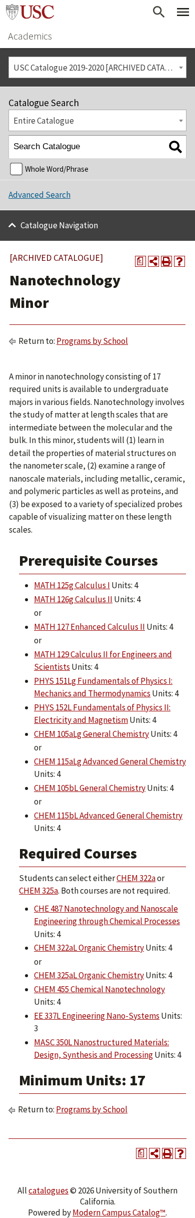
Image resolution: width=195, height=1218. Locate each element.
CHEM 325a (38, 890)
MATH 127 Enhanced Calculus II (89, 626)
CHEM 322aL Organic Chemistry (89, 947)
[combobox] (97, 67)
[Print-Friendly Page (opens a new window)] (166, 261)
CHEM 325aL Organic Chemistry (89, 975)
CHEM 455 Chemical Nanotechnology (99, 989)
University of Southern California (30, 12)
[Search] (175, 147)
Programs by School (92, 340)
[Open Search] (159, 12)
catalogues (48, 1190)
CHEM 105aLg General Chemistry (91, 733)
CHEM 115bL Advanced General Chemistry (108, 815)
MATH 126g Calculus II (73, 599)
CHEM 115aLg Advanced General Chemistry (110, 761)
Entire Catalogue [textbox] (44, 120)
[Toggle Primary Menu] (183, 12)
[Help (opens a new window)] (179, 261)
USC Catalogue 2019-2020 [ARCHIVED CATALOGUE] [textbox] (100, 67)
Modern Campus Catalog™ (119, 1212)
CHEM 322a (136, 878)
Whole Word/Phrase (56, 169)
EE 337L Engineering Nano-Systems (97, 1015)
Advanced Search (39, 194)
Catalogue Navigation (59, 225)
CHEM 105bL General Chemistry (90, 787)
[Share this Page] (153, 261)
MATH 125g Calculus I (72, 585)
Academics (30, 36)
